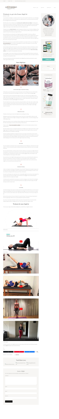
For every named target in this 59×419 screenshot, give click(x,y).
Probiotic (45, 113)
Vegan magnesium (47, 107)
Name (6, 386)
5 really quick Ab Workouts (20, 362)
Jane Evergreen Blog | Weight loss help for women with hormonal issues (11, 7)
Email (6, 391)
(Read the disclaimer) (48, 35)
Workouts (17, 354)
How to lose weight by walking (14, 125)
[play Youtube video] (21, 219)
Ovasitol (44, 89)
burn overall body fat (7, 43)
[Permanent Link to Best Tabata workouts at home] (9, 364)
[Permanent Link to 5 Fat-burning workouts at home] (32, 364)
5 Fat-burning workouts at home (31, 361)
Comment (7, 375)
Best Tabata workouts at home (10, 361)
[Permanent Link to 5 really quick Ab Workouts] (21, 364)
